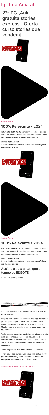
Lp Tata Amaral (17, 4)
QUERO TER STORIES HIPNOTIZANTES (18, 366)
